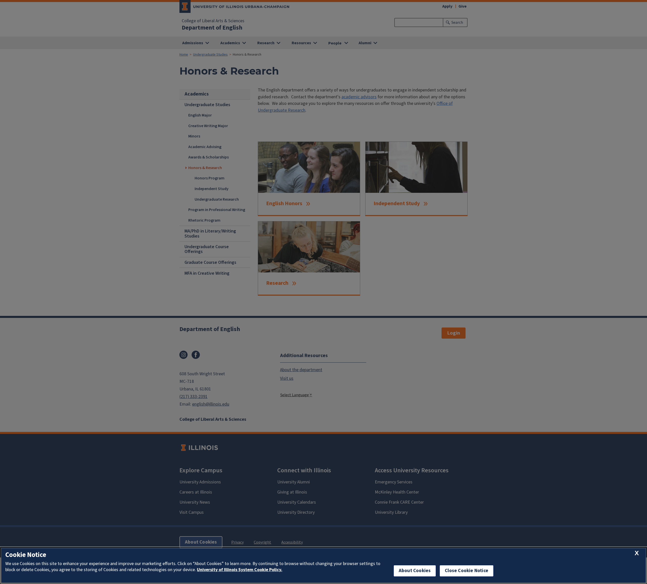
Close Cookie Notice (466, 570)
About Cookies (415, 570)
